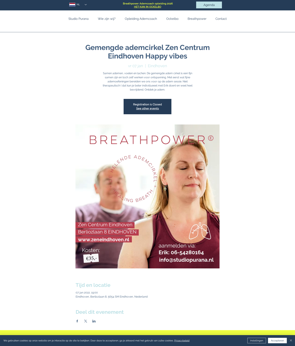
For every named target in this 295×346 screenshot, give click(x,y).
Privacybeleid (181, 340)
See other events (147, 108)
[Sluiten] (291, 340)
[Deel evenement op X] (85, 321)
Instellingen (256, 340)
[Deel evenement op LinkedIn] (94, 321)
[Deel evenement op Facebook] (77, 321)
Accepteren (277, 340)
